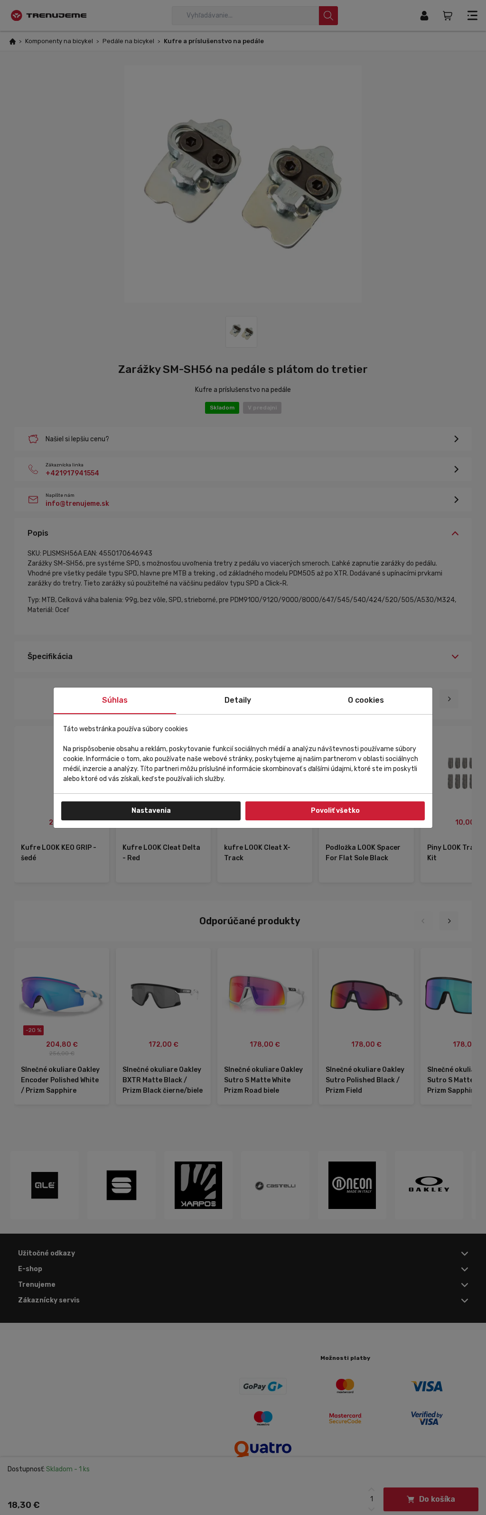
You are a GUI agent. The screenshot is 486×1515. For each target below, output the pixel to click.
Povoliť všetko (335, 811)
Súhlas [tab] (115, 700)
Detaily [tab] (237, 700)
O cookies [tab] (366, 700)
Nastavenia (151, 811)
